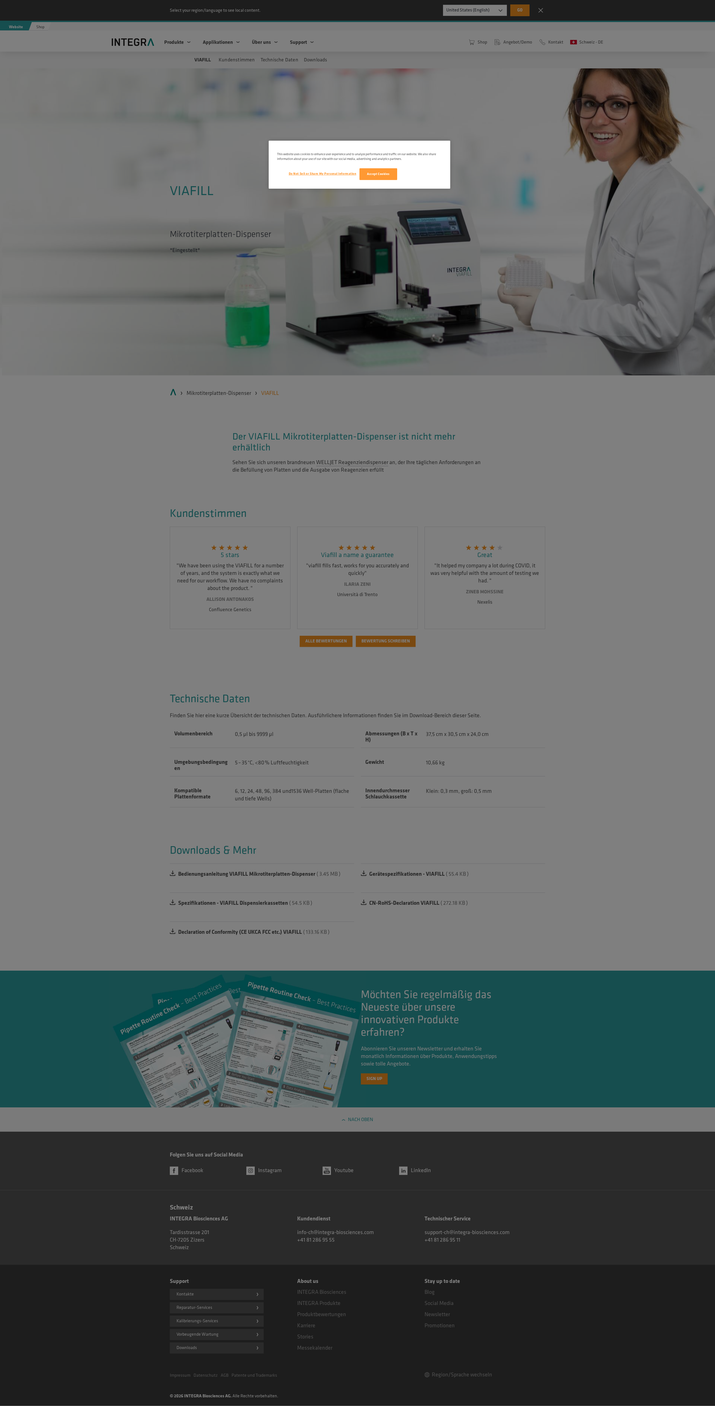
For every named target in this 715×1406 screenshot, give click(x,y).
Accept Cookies (378, 174)
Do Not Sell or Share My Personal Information (322, 174)
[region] (359, 165)
